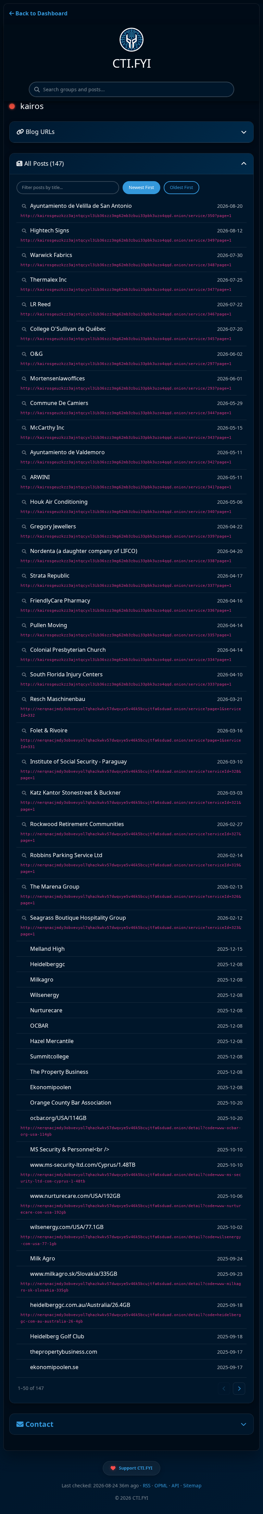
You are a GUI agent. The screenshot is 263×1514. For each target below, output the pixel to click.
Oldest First (181, 187)
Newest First (141, 187)
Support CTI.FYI (135, 1468)
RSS (146, 1485)
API (175, 1485)
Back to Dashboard (40, 13)
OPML (160, 1485)
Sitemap (192, 1485)
